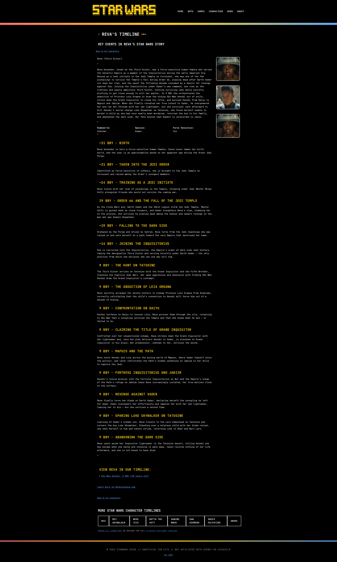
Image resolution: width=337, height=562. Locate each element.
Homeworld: (103, 127)
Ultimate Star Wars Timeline (161, 531)
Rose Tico (136, 521)
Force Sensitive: (183, 127)
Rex (103, 521)
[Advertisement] (228, 179)
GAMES (201, 11)
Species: (140, 127)
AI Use (168, 555)
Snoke (234, 521)
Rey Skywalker (118, 521)
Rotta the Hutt (155, 521)
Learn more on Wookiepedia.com (116, 487)
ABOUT (240, 11)
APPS (190, 11)
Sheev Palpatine (214, 521)
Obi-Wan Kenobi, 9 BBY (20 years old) (125, 476)
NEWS (230, 11)
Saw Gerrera (194, 521)
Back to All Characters (107, 51)
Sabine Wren (175, 521)
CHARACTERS (216, 11)
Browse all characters (110, 531)
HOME (180, 11)
